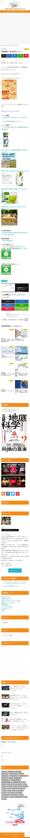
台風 (20, 786)
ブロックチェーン (6, 782)
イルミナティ (13, 773)
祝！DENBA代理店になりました (12, 121)
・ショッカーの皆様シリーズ (9, 586)
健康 (25, 784)
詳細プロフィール (15, 570)
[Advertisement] (15, 29)
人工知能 (11, 784)
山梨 (9, 788)
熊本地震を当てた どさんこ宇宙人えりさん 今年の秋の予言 (18, 697)
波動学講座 (4, 604)
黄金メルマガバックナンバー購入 (10, 600)
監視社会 (18, 792)
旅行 (14, 790)
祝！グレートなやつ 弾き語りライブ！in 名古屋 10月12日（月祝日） (18, 727)
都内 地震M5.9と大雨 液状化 (18, 713)
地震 (4, 788)
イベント (5, 773)
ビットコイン (6, 780)
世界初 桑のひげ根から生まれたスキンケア (14, 170)
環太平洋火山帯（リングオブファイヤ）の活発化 (18, 705)
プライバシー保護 (6, 606)
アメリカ (11, 771)
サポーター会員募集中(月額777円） (13, 246)
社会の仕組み (6, 794)
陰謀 (4, 799)
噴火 (25, 786)
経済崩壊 (15, 794)
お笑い (4, 771)
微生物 (22, 788)
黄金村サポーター (6, 598)
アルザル (18, 771)
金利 (12, 797)
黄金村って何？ (5, 597)
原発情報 (5, 281)
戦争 (9, 790)
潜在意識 (11, 792)
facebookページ (5, 608)
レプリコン (16, 782)
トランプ (5, 777)
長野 (25, 797)
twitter (3, 610)
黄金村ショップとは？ (7, 602)
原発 (15, 786)
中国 (23, 782)
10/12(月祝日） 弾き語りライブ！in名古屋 (15, 117)
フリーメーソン (16, 780)
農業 (21, 794)
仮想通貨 (18, 784)
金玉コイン (18, 797)
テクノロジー (24, 775)
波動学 (20, 790)
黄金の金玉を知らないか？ (16, 834)
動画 (4, 786)
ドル (11, 777)
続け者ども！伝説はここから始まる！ (15, 11)
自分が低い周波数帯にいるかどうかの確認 (18, 720)
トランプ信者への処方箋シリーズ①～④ (14, 582)
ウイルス (5, 775)
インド (21, 773)
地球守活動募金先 (8, 240)
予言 (4, 784)
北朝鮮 (9, 786)
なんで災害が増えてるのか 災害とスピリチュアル (18, 688)
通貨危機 (5, 797)
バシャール (17, 777)
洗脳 (4, 792)
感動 (4, 790)
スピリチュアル (14, 775)
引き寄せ (15, 788)
